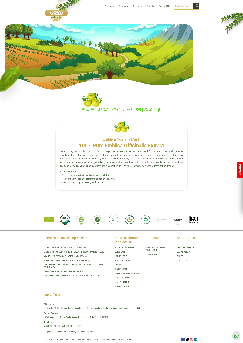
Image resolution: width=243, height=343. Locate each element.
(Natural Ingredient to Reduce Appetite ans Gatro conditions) (74, 266)
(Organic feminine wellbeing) (63, 272)
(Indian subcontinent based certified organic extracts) (74, 252)
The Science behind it (186, 248)
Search (197, 6)
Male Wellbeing (122, 282)
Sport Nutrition (122, 260)
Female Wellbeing (123, 278)
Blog (179, 265)
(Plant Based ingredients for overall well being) (72, 276)
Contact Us (164, 6)
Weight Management (124, 248)
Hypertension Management (127, 273)
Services (137, 6)
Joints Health (121, 256)
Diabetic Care (121, 269)
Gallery (180, 256)
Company (123, 6)
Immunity (119, 265)
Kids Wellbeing (122, 286)
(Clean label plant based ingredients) (67, 260)
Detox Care (120, 252)
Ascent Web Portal (122, 339)
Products (109, 6)
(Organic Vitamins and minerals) (65, 248)
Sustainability (183, 252)
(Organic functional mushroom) (65, 256)
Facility (150, 6)
